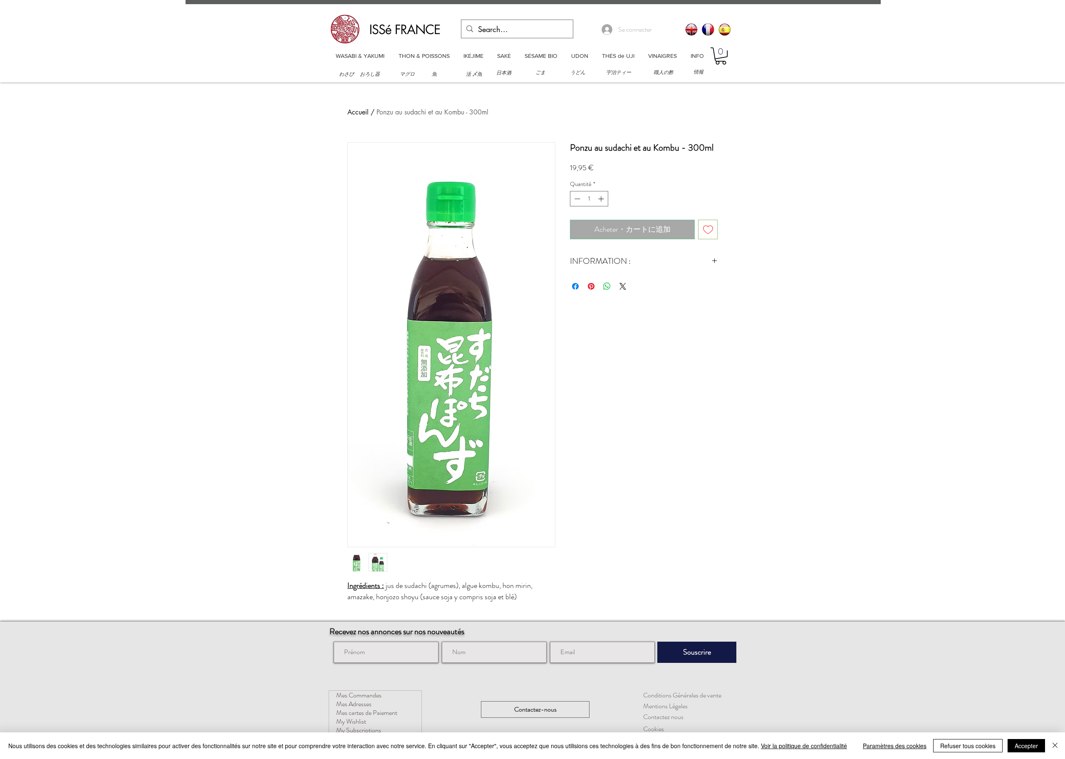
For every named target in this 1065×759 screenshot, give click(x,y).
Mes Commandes (358, 695)
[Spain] (724, 29)
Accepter (1026, 746)
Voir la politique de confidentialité (804, 746)
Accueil (358, 112)
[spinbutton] (589, 198)
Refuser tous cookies (968, 746)
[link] (721, 55)
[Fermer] (1055, 745)
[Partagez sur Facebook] (575, 286)
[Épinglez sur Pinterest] (591, 286)
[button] (360, 55)
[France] (708, 29)
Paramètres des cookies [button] (894, 746)
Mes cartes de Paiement (366, 712)
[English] (691, 29)
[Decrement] (576, 198)
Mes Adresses (354, 703)
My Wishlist (351, 721)
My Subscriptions (358, 730)
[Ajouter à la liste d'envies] (708, 229)
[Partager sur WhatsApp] (607, 286)
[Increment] (602, 198)
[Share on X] (623, 286)
